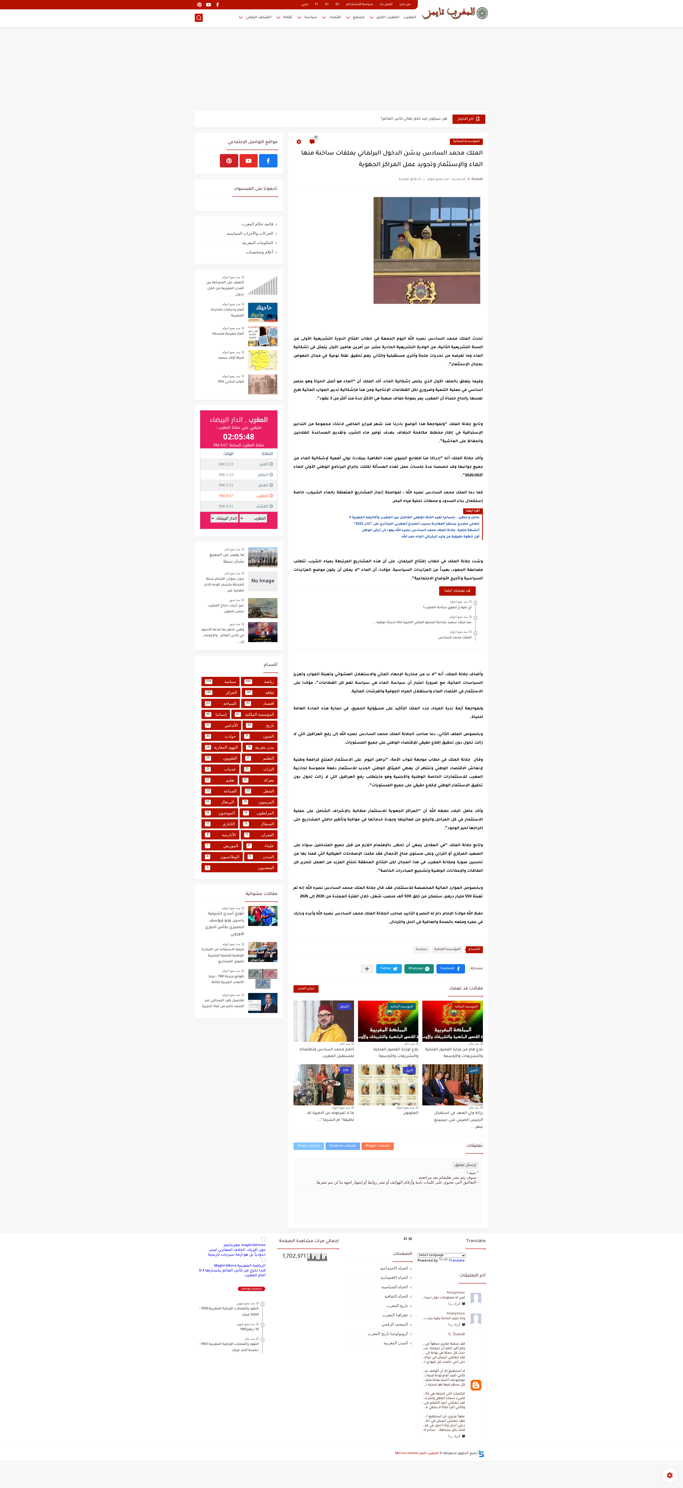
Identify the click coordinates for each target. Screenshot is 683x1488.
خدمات (221, 769)
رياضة (260, 681)
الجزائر (221, 692)
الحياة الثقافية (396, 1296)
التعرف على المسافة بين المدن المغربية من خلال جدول (225, 289)
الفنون (259, 736)
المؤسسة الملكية (466, 141)
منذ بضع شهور (245, 1303)
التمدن (261, 856)
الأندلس (222, 725)
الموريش (222, 845)
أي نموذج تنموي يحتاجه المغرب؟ (447, 608)
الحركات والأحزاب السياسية (250, 233)
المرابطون (259, 813)
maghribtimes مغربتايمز (244, 1245)
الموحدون (220, 813)
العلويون (410, 1113)
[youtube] (208, 4)
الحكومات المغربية (257, 242)
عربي (304, 4)
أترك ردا (454, 1304)
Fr (316, 4)
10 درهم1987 (249, 1330)
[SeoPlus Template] (481, 1453)
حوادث (221, 736)
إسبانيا (216, 714)
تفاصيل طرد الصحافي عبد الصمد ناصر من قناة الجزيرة (223, 1003)
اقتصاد (335, 17)
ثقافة (287, 17)
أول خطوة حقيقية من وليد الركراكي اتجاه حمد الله (440, 537)
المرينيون (259, 802)
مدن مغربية (260, 747)
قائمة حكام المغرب (257, 224)
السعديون (240, 867)
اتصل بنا (386, 4)
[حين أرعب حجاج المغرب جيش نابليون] (262, 608)
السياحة (221, 703)
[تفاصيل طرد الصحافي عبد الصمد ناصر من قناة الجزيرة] (262, 1003)
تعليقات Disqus (308, 1146)
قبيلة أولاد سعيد (231, 358)
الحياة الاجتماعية (394, 1268)
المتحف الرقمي (258, 17)
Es (327, 4)
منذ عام (474, 1044)
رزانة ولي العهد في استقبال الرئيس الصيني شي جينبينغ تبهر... (458, 1120)
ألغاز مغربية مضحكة (228, 334)
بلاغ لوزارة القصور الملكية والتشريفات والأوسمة (396, 1053)
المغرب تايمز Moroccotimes (417, 1453)
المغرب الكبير (388, 17)
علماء (261, 845)
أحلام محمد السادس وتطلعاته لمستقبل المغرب (327, 1053)
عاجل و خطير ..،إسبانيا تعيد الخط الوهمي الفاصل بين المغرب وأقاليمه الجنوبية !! (414, 518)
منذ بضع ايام (232, 549)
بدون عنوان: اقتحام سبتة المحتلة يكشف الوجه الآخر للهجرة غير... (224, 585)
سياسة (310, 17)
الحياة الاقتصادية (394, 1277)
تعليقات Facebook (342, 1146)
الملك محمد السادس (455, 638)
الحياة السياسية (395, 1287)
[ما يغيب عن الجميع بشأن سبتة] (262, 557)
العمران (259, 835)
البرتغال (220, 802)
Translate (457, 1261)
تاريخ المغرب (397, 1305)
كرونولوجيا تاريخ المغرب (388, 1333)
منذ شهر (234, 600)
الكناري (220, 824)
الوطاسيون (223, 856)
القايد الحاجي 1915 (231, 382)
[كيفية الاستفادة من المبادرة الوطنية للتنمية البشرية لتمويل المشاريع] (262, 952)
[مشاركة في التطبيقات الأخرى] (367, 968)
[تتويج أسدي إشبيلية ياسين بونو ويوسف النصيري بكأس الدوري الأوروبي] (262, 916)
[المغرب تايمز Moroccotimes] (455, 12)
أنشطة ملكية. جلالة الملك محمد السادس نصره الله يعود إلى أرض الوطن (420, 530)
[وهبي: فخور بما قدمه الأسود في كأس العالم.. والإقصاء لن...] (262, 632)
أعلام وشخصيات (259, 252)
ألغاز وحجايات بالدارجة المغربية (227, 313)
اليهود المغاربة (222, 747)
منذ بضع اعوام (459, 601)
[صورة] (262, 285)
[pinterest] (199, 4)
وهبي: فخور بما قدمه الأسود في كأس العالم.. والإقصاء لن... (222, 636)
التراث (259, 769)
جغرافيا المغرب (395, 1315)
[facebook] (217, 4)
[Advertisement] (341, 69)
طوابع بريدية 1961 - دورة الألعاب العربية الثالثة (226, 979)
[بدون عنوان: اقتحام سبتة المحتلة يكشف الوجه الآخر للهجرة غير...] (262, 581)
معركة (259, 780)
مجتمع (359, 17)
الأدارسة (221, 835)
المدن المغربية (396, 1343)
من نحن (404, 4)
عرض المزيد (306, 989)
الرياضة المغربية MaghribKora (239, 1266)
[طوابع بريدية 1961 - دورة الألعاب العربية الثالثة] (262, 979)
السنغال (259, 824)
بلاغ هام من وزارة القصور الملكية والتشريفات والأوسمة (454, 1053)
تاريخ (260, 725)
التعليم (260, 758)
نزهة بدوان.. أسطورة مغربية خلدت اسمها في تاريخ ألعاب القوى (393, 119)
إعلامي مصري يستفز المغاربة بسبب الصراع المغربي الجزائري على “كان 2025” (416, 524)
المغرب (409, 17)
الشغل (260, 791)
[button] (450, 968)
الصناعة (221, 791)
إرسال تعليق (465, 1165)
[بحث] (199, 18)
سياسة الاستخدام (359, 4)
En (337, 4)
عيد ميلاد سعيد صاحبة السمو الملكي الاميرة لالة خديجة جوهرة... (422, 623)
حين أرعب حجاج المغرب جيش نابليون (226, 609)
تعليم (220, 780)
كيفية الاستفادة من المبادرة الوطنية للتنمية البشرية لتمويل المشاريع (222, 956)
